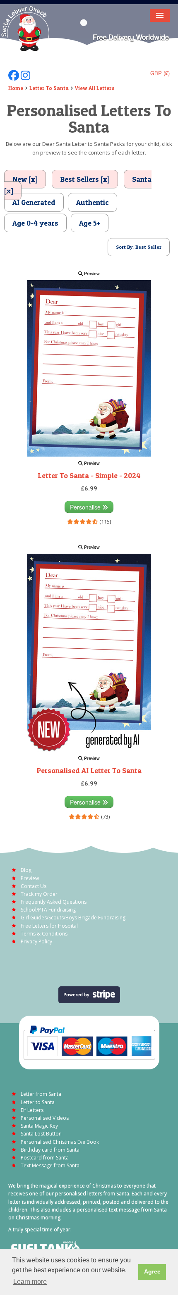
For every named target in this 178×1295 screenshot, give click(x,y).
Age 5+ (89, 223)
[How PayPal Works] (89, 1041)
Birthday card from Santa (50, 1149)
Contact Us (33, 886)
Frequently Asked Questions (54, 901)
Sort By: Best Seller (138, 247)
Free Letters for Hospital (49, 925)
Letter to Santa (38, 1102)
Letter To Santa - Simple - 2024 (89, 475)
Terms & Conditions (44, 933)
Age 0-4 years (35, 223)
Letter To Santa (49, 88)
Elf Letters (32, 1110)
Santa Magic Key (39, 1125)
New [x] (25, 179)
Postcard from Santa (45, 1157)
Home (15, 88)
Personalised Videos (45, 1117)
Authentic (92, 202)
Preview (91, 273)
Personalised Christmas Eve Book (60, 1141)
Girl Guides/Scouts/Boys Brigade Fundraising (73, 917)
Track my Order (39, 893)
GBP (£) (160, 73)
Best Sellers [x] (85, 179)
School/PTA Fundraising (48, 909)
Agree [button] (152, 1271)
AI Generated (33, 202)
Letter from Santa (41, 1093)
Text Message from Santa (50, 1165)
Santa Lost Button (41, 1133)
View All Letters (95, 88)
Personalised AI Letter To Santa (89, 770)
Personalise (86, 507)
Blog (26, 870)
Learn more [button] (30, 1281)
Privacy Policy (36, 941)
